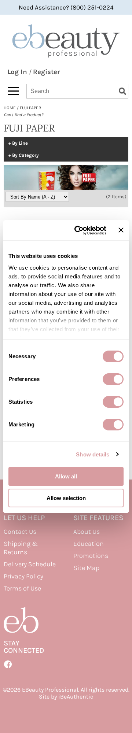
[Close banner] (121, 230)
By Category (25, 155)
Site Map (86, 568)
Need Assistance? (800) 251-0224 (66, 7)
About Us (86, 531)
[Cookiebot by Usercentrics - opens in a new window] (78, 230)
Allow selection (66, 498)
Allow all (66, 476)
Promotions (90, 556)
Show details (92, 454)
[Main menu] (13, 91)
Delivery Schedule (30, 564)
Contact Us (20, 531)
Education (88, 544)
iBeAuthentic (75, 696)
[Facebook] (8, 664)
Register (46, 72)
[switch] (113, 379)
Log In (18, 72)
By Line (20, 143)
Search (122, 91)
